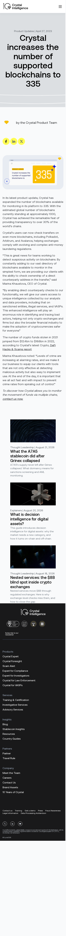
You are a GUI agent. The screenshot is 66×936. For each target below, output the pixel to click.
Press (40, 810)
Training (18, 810)
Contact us (7, 810)
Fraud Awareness (53, 810)
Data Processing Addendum (33, 813)
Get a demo (30, 810)
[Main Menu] (60, 6)
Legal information (10, 813)
